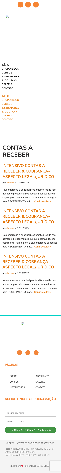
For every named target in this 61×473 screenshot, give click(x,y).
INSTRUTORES (10, 76)
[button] (30, 92)
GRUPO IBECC (10, 68)
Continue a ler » (42, 201)
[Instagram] (36, 4)
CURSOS (7, 72)
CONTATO (7, 88)
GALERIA (7, 84)
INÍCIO (5, 64)
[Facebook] (20, 4)
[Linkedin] (28, 4)
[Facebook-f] (19, 352)
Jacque (10, 182)
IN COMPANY (9, 80)
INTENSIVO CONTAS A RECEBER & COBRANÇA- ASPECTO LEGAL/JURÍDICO (28, 171)
